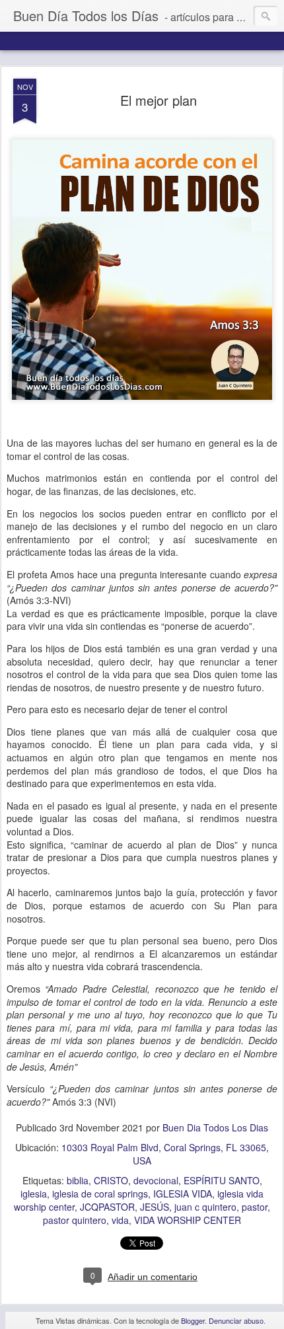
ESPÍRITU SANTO (222, 1180)
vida (120, 1220)
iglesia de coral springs (100, 1193)
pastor (254, 1206)
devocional (155, 1180)
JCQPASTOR (107, 1206)
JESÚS (154, 1206)
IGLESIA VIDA (182, 1193)
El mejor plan (158, 100)
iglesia (33, 1193)
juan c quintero (205, 1206)
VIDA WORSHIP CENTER (187, 1220)
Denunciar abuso (236, 1320)
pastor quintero (74, 1220)
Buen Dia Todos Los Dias (215, 1127)
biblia (78, 1180)
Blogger (193, 1320)
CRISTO (111, 1180)
